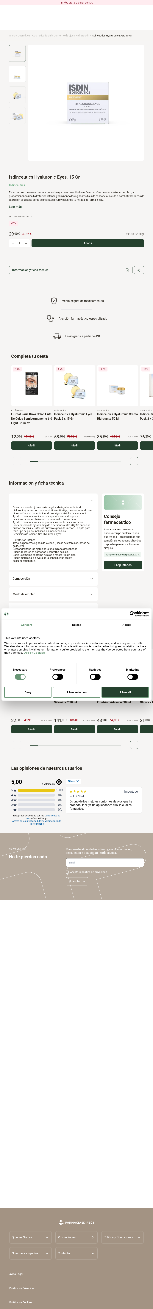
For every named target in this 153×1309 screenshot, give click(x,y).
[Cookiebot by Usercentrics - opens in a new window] (132, 614)
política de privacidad (94, 872)
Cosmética (24, 35)
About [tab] (126, 624)
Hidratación (82, 35)
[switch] (57, 677)
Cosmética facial (41, 35)
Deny (27, 692)
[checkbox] (67, 872)
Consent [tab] (26, 624)
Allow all (125, 692)
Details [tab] (76, 624)
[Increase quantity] (26, 243)
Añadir (32, 445)
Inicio (12, 35)
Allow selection (76, 692)
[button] (76, 1237)
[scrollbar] (75, 461)
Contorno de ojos (64, 35)
